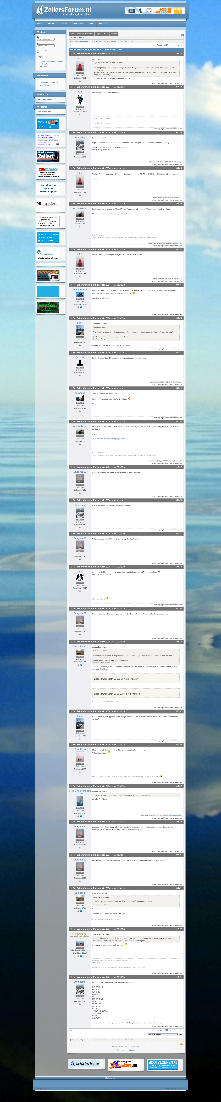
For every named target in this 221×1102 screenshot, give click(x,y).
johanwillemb (80, 208)
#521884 (179, 642)
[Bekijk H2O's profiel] (80, 71)
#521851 (179, 285)
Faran (80, 91)
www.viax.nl (96, 963)
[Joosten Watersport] (124, 1069)
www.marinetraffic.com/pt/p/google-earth (108, 439)
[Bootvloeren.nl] (163, 1069)
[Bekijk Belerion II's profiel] (80, 655)
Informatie (103, 23)
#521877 (179, 533)
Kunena (132, 1050)
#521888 (179, 744)
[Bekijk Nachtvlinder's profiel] (80, 297)
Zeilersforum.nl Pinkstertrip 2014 (121, 41)
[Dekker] (155, 14)
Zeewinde (80, 393)
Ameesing (80, 137)
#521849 (179, 249)
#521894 (179, 888)
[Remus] (48, 145)
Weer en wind (78, 23)
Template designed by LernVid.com (174, 1088)
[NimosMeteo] (48, 210)
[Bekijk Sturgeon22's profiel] (80, 483)
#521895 (179, 929)
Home (39, 23)
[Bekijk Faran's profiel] (80, 105)
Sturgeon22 (80, 471)
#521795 (179, 54)
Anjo (80, 571)
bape (80, 322)
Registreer (44, 66)
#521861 (179, 388)
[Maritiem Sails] (48, 193)
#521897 (179, 977)
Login (40, 57)
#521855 (179, 352)
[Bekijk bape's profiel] (80, 336)
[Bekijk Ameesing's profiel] (80, 150)
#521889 (179, 786)
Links (92, 23)
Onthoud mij (42, 50)
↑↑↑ (180, 1082)
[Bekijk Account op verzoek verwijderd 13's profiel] (80, 946)
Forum (51, 23)
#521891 (179, 855)
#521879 (179, 567)
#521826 (179, 87)
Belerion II (79, 646)
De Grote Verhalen (98, 41)
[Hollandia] (48, 161)
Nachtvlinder (80, 289)
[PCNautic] (48, 280)
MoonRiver (80, 749)
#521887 (179, 711)
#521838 (179, 132)
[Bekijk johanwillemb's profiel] (80, 217)
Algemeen (84, 41)
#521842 (179, 168)
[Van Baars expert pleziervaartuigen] (48, 296)
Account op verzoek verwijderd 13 (80, 936)
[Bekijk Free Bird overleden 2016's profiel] (80, 806)
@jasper (80, 357)
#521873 (179, 500)
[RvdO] (48, 128)
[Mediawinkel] (48, 259)
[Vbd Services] (48, 177)
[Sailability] (85, 1067)
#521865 (179, 467)
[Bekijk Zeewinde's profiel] (80, 401)
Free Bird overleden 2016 (80, 792)
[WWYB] (48, 226)
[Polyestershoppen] (48, 242)
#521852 (179, 318)
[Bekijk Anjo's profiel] (80, 581)
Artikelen (63, 23)
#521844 (179, 203)
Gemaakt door (123, 1050)
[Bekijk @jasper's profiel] (80, 366)
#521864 (179, 421)
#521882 (179, 608)
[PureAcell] (48, 312)
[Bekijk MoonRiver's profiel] (80, 762)
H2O (79, 58)
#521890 (179, 822)
